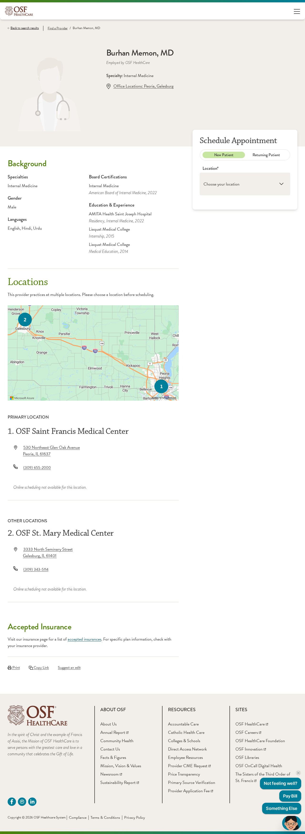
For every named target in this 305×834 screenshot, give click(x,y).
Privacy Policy (134, 817)
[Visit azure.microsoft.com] (22, 398)
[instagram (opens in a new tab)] (22, 802)
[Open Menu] (297, 11)
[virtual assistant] (291, 823)
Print (15, 667)
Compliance (77, 817)
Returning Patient (266, 154)
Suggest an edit (69, 667)
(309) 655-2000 (37, 468)
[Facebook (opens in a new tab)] (12, 802)
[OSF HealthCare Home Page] (19, 11)
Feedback (171, 397)
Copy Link (41, 667)
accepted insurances (84, 639)
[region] (93, 353)
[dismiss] (298, 773)
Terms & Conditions (105, 817)
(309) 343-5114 (35, 569)
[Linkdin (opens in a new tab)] (32, 802)
